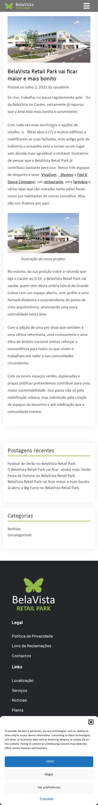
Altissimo (66, 175)
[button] (90, 722)
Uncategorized (19, 535)
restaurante (53, 182)
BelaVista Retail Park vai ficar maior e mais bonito (48, 482)
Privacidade (46, 798)
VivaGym (48, 175)
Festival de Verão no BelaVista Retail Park (41, 464)
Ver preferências (49, 787)
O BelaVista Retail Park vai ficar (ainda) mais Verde (49, 470)
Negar (49, 774)
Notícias (14, 529)
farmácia (80, 182)
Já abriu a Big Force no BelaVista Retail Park (43, 488)
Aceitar (49, 761)
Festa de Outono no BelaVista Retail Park (41, 476)
